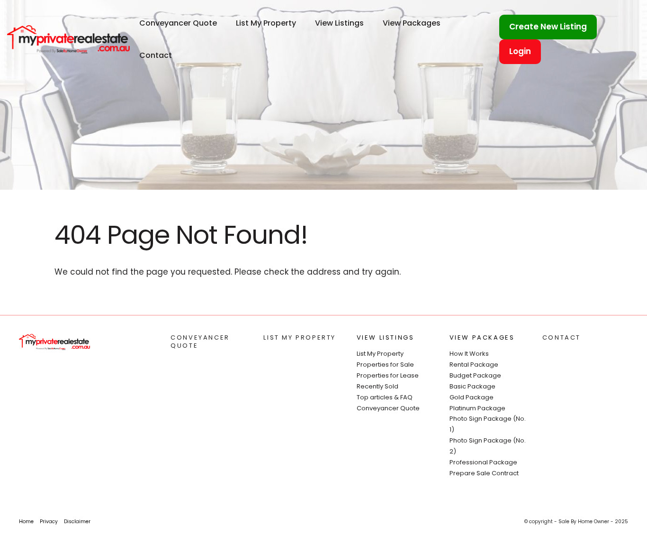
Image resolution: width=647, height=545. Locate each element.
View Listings (339, 23)
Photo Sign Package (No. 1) (487, 424)
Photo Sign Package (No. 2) (487, 446)
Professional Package (483, 462)
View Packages (411, 23)
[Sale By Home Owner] (68, 39)
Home (26, 521)
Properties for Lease (388, 375)
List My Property (266, 23)
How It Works (469, 353)
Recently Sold (377, 386)
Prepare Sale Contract (484, 473)
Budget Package (475, 375)
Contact (155, 55)
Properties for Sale (385, 364)
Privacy (49, 521)
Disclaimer (77, 521)
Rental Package (473, 364)
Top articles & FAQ (385, 397)
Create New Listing (548, 26)
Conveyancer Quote (178, 23)
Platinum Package (477, 408)
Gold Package (471, 397)
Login (520, 51)
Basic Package (472, 386)
